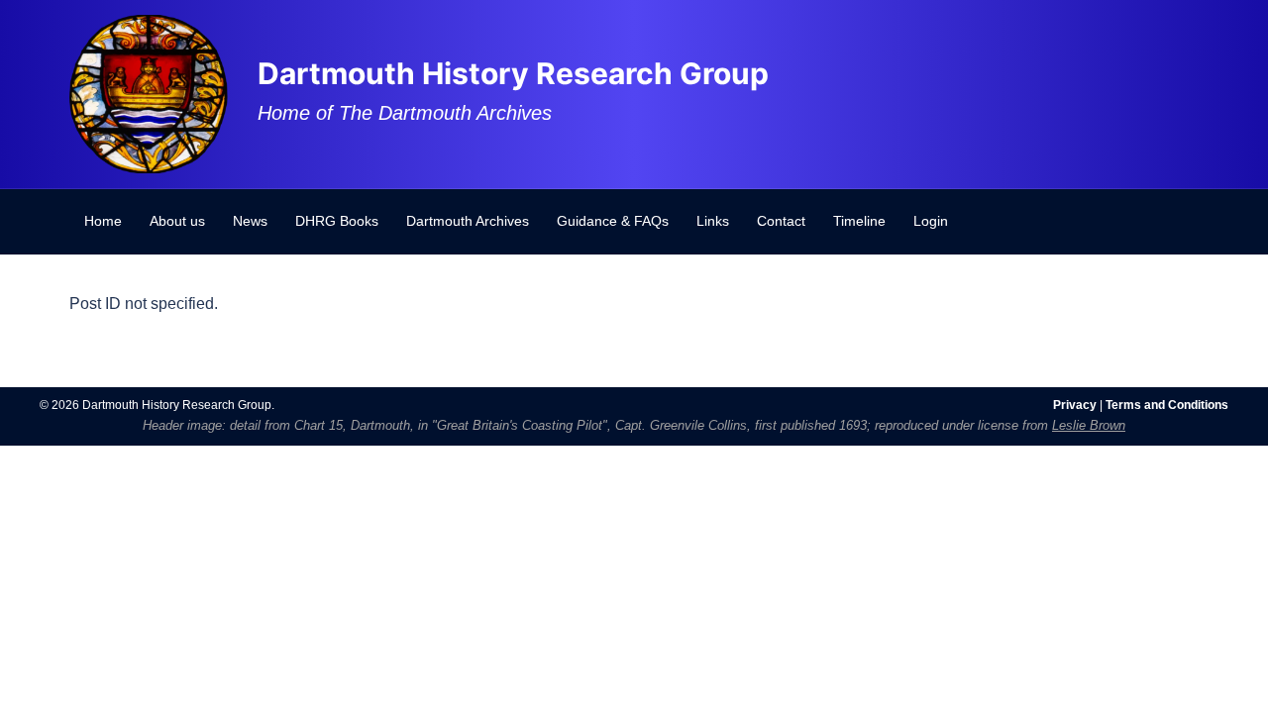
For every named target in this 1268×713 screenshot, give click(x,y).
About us (177, 221)
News (250, 221)
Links (712, 221)
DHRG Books (336, 221)
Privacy (1075, 405)
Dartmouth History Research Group (513, 73)
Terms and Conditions (1167, 405)
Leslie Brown (1088, 425)
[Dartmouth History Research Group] (148, 92)
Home (103, 221)
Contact (781, 221)
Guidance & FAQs (613, 221)
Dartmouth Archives (467, 221)
